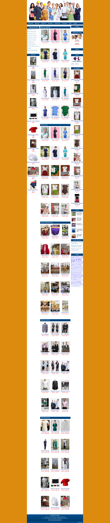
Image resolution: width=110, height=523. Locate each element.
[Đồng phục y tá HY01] (45, 425)
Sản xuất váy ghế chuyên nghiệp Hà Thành (79, 230)
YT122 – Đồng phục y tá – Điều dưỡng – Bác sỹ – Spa (55, 60)
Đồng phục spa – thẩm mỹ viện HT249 (77, 176)
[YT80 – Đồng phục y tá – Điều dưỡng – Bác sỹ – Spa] (45, 110)
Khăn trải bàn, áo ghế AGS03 (45, 312)
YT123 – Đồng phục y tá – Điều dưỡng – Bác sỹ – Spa (45, 60)
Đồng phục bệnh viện (45, 27)
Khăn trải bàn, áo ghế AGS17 (45, 274)
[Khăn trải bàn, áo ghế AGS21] (65, 230)
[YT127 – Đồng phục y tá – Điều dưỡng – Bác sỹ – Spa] (65, 35)
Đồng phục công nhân (33, 35)
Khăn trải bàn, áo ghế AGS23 (45, 236)
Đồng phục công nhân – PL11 (65, 507)
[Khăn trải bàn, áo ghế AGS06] (65, 287)
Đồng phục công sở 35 (55, 410)
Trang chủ (30, 23)
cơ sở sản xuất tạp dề (78, 258)
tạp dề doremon (79, 270)
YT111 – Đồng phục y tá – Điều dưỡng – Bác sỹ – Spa (45, 98)
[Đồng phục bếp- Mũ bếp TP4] (55, 501)
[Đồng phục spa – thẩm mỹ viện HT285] (55, 170)
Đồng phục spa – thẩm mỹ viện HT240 (77, 204)
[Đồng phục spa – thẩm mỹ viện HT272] (55, 189)
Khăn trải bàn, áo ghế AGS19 (55, 255)
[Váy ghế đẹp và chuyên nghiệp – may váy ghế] (73, 219)
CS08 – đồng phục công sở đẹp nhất (55, 334)
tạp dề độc (77, 283)
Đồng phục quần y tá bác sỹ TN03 (55, 469)
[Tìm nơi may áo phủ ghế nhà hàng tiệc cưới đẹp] (73, 214)
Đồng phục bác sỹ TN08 (55, 431)
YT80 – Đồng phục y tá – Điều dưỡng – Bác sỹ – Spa (45, 117)
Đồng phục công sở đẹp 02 (55, 372)
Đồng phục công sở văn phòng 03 (65, 391)
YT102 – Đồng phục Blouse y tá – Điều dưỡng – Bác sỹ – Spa (55, 98)
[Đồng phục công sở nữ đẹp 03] (45, 365)
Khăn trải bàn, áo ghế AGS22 (55, 236)
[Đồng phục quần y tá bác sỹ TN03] (55, 463)
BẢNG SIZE (43, 23)
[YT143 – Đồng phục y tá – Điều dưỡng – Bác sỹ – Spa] (45, 35)
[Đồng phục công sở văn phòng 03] (65, 384)
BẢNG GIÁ (37, 23)
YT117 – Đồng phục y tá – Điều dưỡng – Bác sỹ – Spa (65, 79)
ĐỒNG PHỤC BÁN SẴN (45, 417)
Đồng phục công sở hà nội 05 (55, 353)
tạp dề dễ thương (78, 271)
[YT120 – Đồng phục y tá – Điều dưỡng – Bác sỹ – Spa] (65, 54)
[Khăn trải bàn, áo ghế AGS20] (45, 249)
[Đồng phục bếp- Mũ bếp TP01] (65, 482)
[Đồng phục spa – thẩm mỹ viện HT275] (65, 170)
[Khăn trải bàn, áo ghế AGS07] (55, 287)
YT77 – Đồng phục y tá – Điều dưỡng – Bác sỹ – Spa (65, 117)
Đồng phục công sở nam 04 (65, 353)
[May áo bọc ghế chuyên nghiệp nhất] (73, 236)
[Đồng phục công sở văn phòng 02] (55, 384)
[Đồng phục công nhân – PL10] (33, 157)
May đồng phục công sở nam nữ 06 (45, 353)
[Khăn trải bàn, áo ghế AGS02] (65, 306)
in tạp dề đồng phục (76, 260)
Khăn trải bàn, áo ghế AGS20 (45, 255)
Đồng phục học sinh (32, 33)
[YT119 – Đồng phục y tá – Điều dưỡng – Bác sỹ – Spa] (45, 73)
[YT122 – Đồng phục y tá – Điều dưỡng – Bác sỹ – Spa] (55, 54)
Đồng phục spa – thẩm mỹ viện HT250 (65, 215)
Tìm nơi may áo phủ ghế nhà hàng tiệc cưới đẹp (79, 213)
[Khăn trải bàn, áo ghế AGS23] (45, 230)
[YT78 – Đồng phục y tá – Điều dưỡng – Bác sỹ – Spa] (55, 110)
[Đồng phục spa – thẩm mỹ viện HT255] (45, 208)
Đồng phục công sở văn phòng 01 (65, 372)
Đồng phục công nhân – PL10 (33, 163)
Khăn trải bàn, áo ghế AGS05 (55, 312)
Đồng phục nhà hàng (32, 37)
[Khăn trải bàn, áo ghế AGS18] (65, 249)
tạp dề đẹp (75, 279)
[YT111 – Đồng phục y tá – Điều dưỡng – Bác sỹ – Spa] (45, 91)
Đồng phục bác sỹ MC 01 (65, 431)
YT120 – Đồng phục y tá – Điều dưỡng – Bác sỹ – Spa (65, 60)
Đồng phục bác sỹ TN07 (45, 450)
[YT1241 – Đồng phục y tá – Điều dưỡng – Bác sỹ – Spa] (55, 35)
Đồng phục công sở (45, 320)
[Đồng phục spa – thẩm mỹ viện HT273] (45, 189)
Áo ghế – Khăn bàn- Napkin (34, 46)
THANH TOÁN (57, 23)
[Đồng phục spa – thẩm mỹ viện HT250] (65, 208)
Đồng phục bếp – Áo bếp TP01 (45, 507)
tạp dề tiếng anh (74, 275)
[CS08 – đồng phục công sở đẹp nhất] (55, 327)
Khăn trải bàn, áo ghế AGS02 (65, 312)
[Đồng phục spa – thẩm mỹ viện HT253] (55, 208)
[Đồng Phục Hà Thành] (55, 11)
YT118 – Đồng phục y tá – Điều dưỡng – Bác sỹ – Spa (55, 79)
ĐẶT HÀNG (50, 23)
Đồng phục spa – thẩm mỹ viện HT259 (65, 196)
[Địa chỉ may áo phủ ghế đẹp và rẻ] (73, 225)
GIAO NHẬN (64, 23)
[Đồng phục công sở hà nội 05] (55, 346)
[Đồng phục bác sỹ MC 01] (65, 425)
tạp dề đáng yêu (75, 278)
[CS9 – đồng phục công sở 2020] (45, 327)
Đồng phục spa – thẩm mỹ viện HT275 (65, 177)
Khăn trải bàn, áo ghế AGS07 (55, 293)
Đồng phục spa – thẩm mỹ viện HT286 (45, 177)
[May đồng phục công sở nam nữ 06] (45, 346)
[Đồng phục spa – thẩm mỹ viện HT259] (65, 189)
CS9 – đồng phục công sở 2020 (45, 334)
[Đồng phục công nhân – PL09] (33, 171)
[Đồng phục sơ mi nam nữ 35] (45, 403)
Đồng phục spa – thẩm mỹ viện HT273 (45, 196)
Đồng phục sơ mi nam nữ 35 (45, 410)
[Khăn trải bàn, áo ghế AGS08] (45, 287)
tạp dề (75, 267)
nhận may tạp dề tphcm (75, 266)
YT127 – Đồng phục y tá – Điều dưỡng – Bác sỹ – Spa (65, 41)
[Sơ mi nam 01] (65, 403)
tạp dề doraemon (73, 270)
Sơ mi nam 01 (65, 410)
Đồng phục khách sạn (32, 39)
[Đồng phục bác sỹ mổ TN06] (55, 444)
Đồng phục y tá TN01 (45, 488)
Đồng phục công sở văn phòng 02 (55, 391)
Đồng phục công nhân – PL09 (33, 177)
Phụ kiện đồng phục (32, 44)
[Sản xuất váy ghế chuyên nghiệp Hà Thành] (73, 231)
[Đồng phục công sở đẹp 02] (55, 365)
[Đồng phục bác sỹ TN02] (65, 463)
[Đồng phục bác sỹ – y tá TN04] (45, 463)
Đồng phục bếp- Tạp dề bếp (55, 488)
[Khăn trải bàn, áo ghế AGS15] (55, 268)
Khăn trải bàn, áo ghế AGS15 (55, 274)
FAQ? (70, 23)
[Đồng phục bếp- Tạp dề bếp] (55, 482)
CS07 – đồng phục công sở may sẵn (65, 334)
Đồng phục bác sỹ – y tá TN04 (45, 469)
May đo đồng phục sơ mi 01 (45, 391)
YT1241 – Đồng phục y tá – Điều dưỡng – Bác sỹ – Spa (55, 41)
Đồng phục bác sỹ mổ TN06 (55, 450)
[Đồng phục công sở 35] (55, 403)
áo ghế (81, 283)
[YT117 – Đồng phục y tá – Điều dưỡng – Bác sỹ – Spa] (65, 73)
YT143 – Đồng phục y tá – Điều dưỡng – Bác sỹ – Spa (45, 41)
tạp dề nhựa (75, 273)
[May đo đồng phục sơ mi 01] (45, 384)
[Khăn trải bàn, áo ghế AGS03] (45, 306)
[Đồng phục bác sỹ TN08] (55, 425)
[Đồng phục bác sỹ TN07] (45, 444)
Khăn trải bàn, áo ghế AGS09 (65, 274)
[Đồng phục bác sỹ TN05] (65, 444)
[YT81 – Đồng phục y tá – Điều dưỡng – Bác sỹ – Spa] (65, 91)
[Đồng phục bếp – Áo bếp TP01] (45, 501)
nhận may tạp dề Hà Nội (78, 265)
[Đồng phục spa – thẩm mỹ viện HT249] (77, 170)
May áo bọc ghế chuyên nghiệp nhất (79, 235)
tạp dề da (76, 269)
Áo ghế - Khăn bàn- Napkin (47, 222)
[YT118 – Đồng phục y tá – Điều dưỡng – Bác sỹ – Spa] (55, 73)
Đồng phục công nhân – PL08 (33, 190)
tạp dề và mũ (76, 277)
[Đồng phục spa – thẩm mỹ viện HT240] (77, 198)
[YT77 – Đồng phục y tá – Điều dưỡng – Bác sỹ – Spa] (65, 110)
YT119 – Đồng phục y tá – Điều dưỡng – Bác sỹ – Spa (45, 79)
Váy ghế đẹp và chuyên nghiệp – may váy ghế (79, 219)
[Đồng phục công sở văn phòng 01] (65, 365)
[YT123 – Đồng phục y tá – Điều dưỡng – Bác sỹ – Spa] (45, 54)
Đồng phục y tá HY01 (45, 431)
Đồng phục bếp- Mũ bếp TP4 (55, 507)
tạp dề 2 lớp (78, 267)
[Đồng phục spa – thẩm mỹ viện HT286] (45, 170)
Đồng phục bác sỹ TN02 (65, 469)
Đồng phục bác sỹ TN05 (65, 450)
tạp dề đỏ (76, 281)
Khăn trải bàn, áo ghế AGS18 (65, 255)
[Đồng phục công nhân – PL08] (33, 184)
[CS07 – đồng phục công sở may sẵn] (65, 327)
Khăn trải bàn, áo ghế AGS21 (65, 236)
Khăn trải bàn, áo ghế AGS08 (45, 293)
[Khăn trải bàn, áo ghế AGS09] (65, 268)
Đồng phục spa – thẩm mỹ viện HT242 (77, 190)
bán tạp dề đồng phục (75, 256)
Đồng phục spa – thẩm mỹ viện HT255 (45, 215)
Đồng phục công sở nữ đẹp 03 (45, 372)
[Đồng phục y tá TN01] (45, 482)
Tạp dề (30, 48)
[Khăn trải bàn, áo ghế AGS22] (55, 230)
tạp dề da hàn (80, 269)
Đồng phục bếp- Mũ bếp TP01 (65, 488)
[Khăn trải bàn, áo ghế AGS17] (45, 268)
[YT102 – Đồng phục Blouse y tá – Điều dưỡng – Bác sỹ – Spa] (55, 91)
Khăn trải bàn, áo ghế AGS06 (65, 293)
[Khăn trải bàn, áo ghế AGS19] (55, 249)
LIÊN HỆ (75, 23)
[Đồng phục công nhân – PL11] (65, 501)
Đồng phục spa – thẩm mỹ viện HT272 (55, 196)
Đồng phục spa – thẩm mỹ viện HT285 (55, 177)
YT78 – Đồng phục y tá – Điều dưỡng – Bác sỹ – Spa (55, 117)
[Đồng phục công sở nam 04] (65, 346)
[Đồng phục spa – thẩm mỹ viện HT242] (77, 184)
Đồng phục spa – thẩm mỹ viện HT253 (55, 215)
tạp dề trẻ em (77, 276)
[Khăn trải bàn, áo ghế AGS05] (55, 306)
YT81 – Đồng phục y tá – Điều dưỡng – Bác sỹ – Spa (65, 98)
